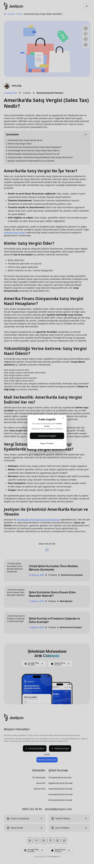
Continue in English (47, 436)
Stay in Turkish (47, 443)
